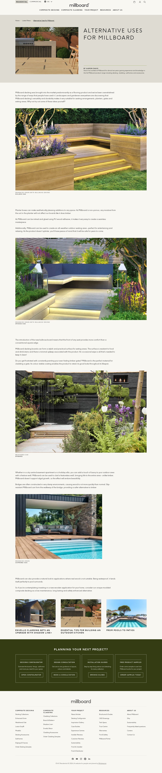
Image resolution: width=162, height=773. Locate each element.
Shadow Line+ (48, 724)
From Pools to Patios (120, 630)
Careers (130, 731)
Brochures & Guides (106, 714)
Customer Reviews (77, 739)
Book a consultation (64, 675)
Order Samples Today (130, 675)
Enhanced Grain (21, 718)
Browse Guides (97, 675)
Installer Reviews (77, 735)
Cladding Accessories (50, 732)
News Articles (76, 714)
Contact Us (131, 735)
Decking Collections (22, 714)
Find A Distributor (77, 751)
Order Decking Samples (23, 747)
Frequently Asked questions (136, 726)
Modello (18, 731)
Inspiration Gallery (77, 722)
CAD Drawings (104, 718)
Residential (21, 2)
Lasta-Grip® (19, 726)
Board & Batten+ (49, 720)
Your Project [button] (91, 10)
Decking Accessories (22, 735)
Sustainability (75, 743)
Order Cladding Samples (51, 737)
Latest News (26, 21)
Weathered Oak (20, 722)
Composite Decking (49, 10)
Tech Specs (103, 722)
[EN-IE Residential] (81, 701)
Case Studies (75, 726)
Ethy (128, 718)
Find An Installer (76, 747)
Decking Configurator (78, 718)
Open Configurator (31, 675)
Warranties (103, 731)
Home (17, 21)
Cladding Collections (50, 716)
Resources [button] (105, 10)
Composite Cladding (72, 10)
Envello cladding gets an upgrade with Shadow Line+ (34, 631)
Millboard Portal (104, 739)
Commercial (35, 2)
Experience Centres (77, 731)
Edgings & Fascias (21, 743)
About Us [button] (118, 10)
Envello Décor (48, 728)
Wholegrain (102, 763)
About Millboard (132, 714)
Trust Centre (103, 726)
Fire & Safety (103, 735)
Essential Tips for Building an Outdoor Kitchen (81, 631)
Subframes (19, 739)
